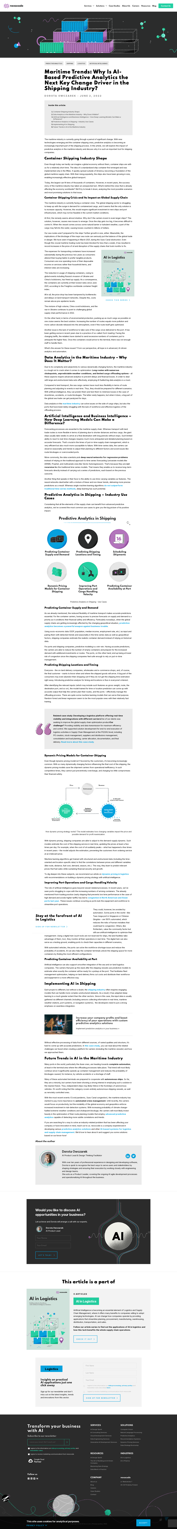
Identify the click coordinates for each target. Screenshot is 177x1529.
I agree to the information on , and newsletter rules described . (111, 1387)
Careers (135, 6)
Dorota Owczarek (60, 95)
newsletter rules (36, 1450)
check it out (84, 1339)
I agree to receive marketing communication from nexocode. (109, 1391)
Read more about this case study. (77, 742)
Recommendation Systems (131, 1439)
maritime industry (71, 403)
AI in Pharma (125, 1461)
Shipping (70, 63)
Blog (154, 6)
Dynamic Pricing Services (130, 1442)
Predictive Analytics (54, 63)
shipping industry (96, 990)
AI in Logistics (86, 1301)
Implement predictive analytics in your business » (97, 1028)
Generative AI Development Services (103, 1442)
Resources (145, 6)
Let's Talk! (45, 1255)
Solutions (100, 6)
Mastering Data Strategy (99, 1466)
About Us (126, 6)
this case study (92, 1046)
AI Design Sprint (96, 1429)
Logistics (81, 63)
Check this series (117, 300)
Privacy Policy (35, 1525)
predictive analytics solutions (76, 1129)
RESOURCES (96, 1453)
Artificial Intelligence (98, 63)
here (108, 1388)
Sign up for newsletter (50, 927)
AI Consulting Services (98, 1432)
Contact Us (166, 6)
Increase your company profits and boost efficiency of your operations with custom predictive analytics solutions (102, 1021)
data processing (114, 1385)
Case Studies (114, 6)
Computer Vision (127, 1429)
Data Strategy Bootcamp (130, 1445)
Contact (93, 1494)
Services (87, 6)
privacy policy (127, 1385)
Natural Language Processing (131, 1432)
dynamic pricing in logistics (115, 874)
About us (93, 1482)
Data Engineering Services (99, 1439)
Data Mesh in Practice (98, 1469)
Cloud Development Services (101, 1436)
